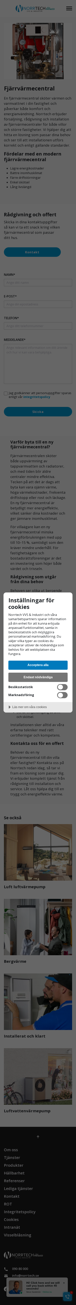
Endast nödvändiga (38, 677)
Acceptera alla (38, 665)
